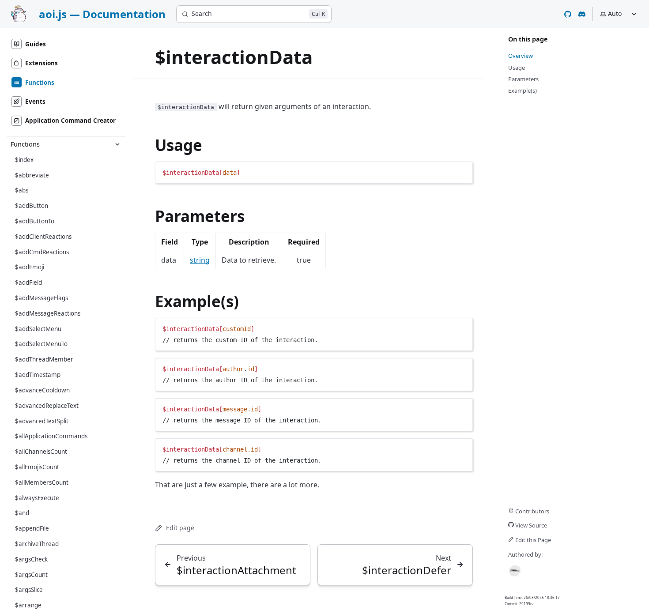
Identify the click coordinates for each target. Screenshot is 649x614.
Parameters (200, 216)
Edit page (180, 528)
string (200, 260)
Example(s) (197, 301)
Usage (178, 145)
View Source (530, 525)
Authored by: (525, 554)
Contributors (531, 511)
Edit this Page (532, 540)
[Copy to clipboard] (462, 172)
